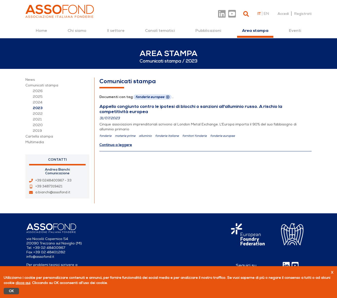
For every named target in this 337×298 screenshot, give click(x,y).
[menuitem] (41, 30)
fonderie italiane (167, 135)
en (266, 14)
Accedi (283, 13)
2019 (37, 131)
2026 (38, 91)
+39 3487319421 (48, 186)
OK (11, 291)
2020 (38, 125)
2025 (38, 97)
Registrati (303, 13)
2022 (38, 114)
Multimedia (34, 142)
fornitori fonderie (194, 135)
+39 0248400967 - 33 (53, 180)
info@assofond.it (40, 257)
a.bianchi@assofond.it (52, 192)
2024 (37, 102)
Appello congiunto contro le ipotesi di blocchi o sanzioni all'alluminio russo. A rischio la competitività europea (190, 109)
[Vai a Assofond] (59, 11)
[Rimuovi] (167, 97)
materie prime (125, 135)
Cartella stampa (39, 136)
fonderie (105, 135)
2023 (38, 108)
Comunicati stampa (41, 85)
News (30, 80)
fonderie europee (222, 135)
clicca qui (23, 283)
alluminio (145, 135)
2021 (37, 119)
